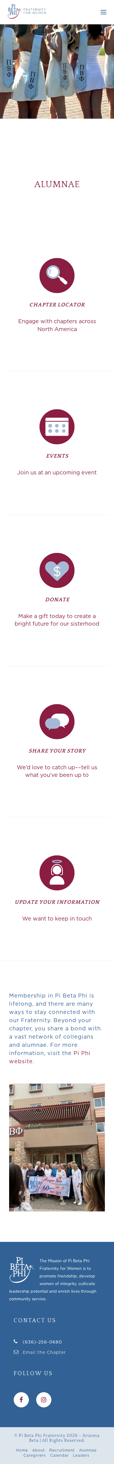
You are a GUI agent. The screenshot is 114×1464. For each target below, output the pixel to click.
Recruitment (62, 1450)
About (38, 1450)
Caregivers (34, 1455)
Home (22, 1450)
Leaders (81, 1455)
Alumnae (88, 1450)
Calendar (59, 1455)
